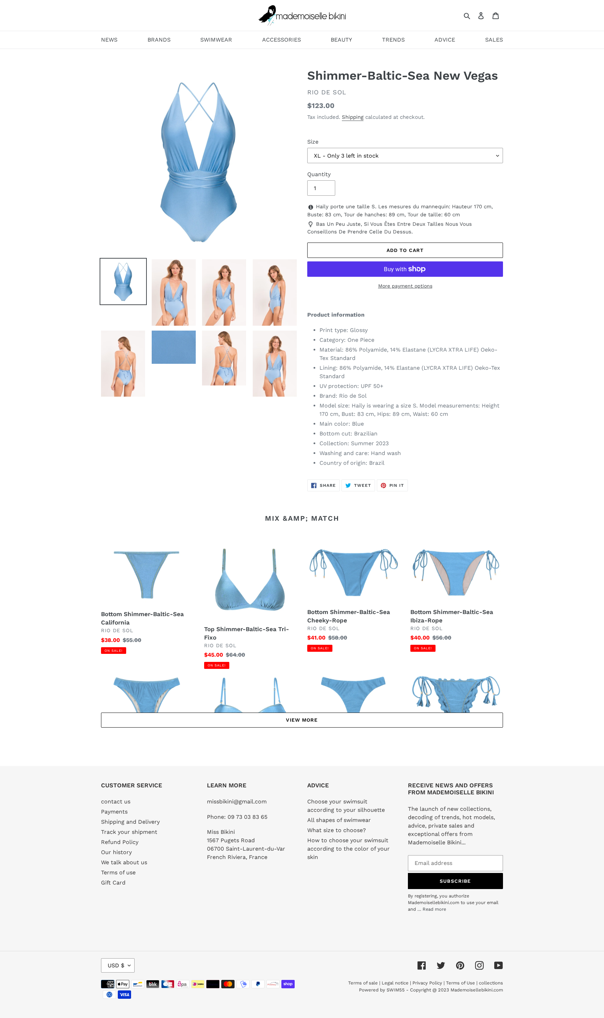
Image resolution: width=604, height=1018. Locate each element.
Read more (434, 909)
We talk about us (124, 862)
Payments (114, 811)
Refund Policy (119, 842)
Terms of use (118, 872)
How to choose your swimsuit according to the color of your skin (348, 848)
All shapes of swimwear (339, 820)
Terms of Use (460, 982)
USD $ (116, 965)
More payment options (405, 286)
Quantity (319, 174)
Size (312, 141)
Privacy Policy (427, 982)
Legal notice (395, 982)
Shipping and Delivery (130, 821)
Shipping (353, 117)
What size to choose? (336, 830)
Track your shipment (129, 832)
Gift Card (113, 882)
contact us (115, 801)
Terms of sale (363, 982)
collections (491, 982)
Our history (116, 852)
